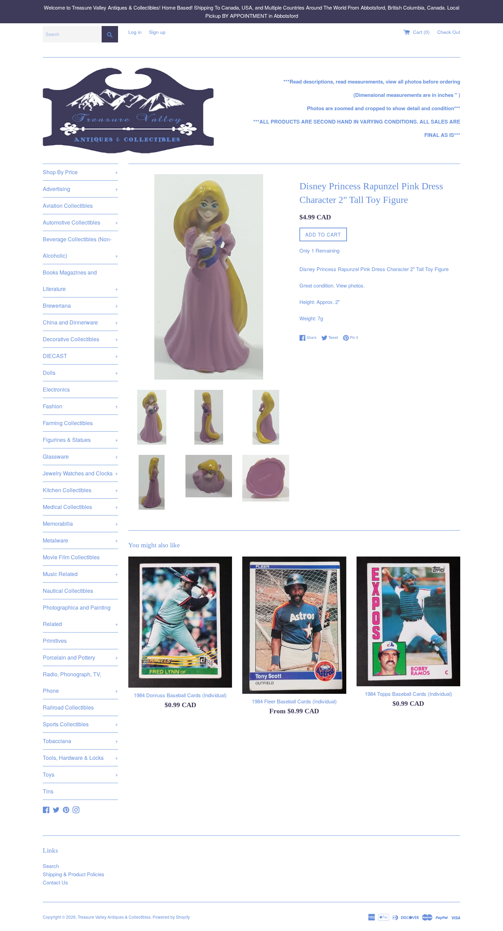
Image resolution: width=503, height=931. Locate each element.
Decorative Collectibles (80, 339)
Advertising (80, 189)
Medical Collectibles (80, 507)
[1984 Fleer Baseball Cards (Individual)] (294, 625)
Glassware (80, 456)
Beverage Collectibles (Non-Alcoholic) (80, 247)
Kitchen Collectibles (80, 490)
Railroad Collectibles (68, 707)
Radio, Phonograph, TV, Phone (80, 682)
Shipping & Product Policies (73, 874)
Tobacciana (80, 741)
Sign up (157, 32)
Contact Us (55, 882)
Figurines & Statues (80, 440)
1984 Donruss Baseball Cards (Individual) (180, 695)
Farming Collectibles (68, 423)
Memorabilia (80, 523)
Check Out (448, 32)
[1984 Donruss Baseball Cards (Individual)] (180, 622)
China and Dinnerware (80, 322)
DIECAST (80, 356)
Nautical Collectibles (68, 591)
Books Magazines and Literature (80, 280)
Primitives (55, 641)
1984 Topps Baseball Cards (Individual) (408, 693)
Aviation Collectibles (68, 205)
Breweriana (80, 305)
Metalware (80, 540)
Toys (80, 774)
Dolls (80, 373)
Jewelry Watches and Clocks (80, 473)
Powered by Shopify (171, 917)
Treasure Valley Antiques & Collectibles (114, 917)
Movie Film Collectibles (71, 557)
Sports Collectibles (80, 724)
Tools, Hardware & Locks (80, 758)
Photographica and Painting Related (80, 615)
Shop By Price (80, 172)
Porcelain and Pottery (80, 657)
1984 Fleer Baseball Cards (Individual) (294, 701)
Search (51, 865)
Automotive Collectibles (80, 222)
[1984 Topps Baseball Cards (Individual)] (408, 621)
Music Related (80, 574)
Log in (135, 32)
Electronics (56, 389)
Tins (48, 791)
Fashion (80, 406)
